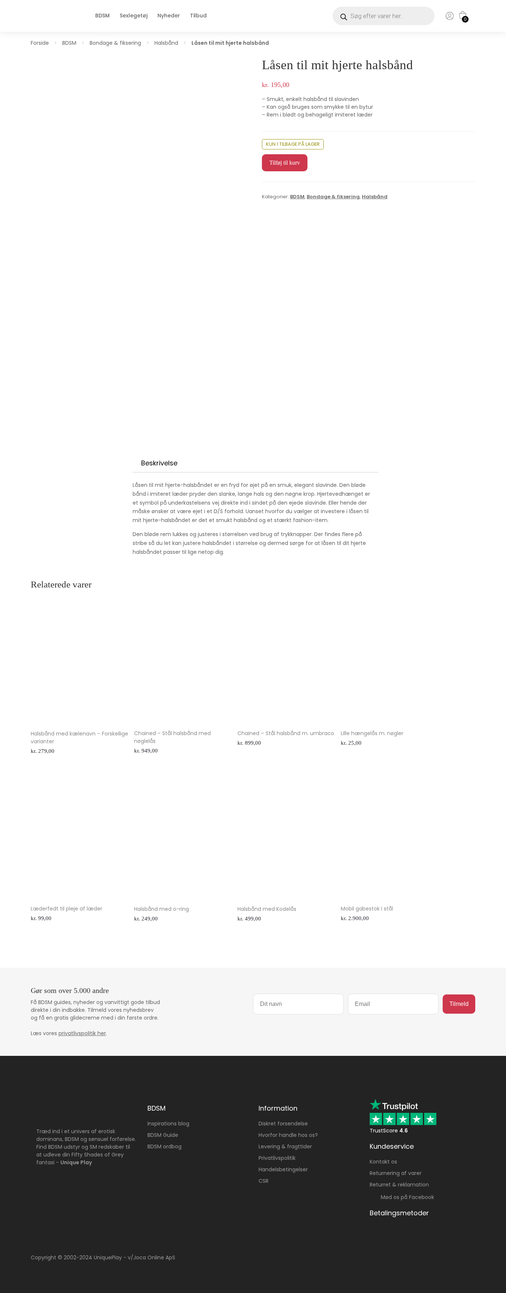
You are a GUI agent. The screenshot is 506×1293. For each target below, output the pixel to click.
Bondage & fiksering (115, 43)
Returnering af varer (396, 1173)
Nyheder (168, 15)
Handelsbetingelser (283, 1169)
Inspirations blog (168, 1123)
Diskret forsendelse (283, 1123)
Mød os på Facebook (405, 1197)
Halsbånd (166, 43)
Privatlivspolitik (277, 1158)
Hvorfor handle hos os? (288, 1135)
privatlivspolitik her (82, 1033)
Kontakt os (383, 1161)
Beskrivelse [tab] (159, 463)
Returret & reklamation (399, 1184)
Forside (40, 43)
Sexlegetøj (133, 15)
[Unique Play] (51, 23)
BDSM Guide (162, 1135)
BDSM (102, 15)
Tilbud (198, 15)
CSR (264, 1181)
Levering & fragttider (285, 1146)
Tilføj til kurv (284, 162)
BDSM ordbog (164, 1146)
